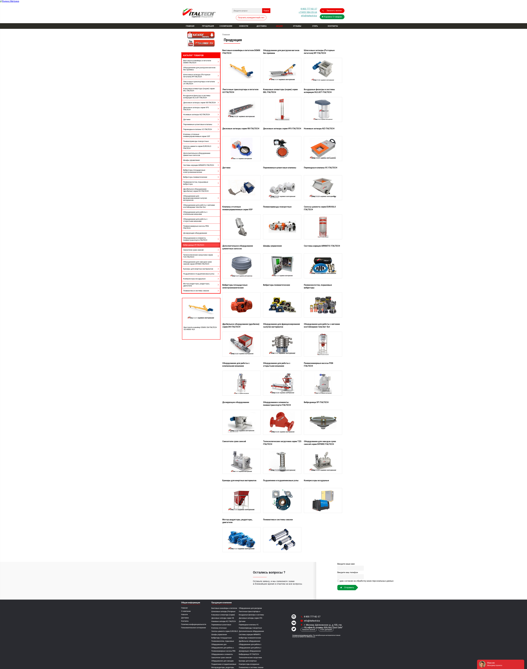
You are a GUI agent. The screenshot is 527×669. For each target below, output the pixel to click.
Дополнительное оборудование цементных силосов (196, 154)
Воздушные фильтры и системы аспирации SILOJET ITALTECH (196, 97)
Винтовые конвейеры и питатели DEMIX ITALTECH (197, 62)
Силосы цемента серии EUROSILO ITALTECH (197, 147)
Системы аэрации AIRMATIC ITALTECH (198, 165)
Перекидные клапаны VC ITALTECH (197, 129)
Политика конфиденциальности (193, 624)
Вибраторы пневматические (195, 177)
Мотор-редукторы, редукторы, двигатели (196, 285)
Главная (184, 608)
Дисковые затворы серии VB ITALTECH (199, 103)
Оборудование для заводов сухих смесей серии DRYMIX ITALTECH (197, 263)
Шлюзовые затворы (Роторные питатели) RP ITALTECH (196, 76)
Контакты (185, 621)
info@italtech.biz (309, 15)
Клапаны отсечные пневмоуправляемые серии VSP (196, 135)
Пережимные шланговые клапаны (197, 124)
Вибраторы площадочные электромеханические (194, 171)
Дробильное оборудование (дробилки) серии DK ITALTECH (196, 190)
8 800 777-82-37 (309, 9)
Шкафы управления (191, 160)
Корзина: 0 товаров (333, 17)
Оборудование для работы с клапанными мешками (195, 213)
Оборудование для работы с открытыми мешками (195, 220)
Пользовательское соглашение (193, 628)
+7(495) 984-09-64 (308, 12)
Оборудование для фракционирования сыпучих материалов (195, 198)
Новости (184, 614)
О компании (186, 611)
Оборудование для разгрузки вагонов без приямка (199, 69)
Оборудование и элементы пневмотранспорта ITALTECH (195, 239)
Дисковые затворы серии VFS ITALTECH (196, 108)
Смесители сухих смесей (193, 250)
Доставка (185, 618)
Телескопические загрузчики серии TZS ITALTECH (198, 256)
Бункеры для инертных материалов (198, 269)
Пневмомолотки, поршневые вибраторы (195, 183)
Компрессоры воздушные (194, 279)
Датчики (186, 119)
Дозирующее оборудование (195, 233)
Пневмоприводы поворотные (196, 141)
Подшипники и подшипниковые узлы (198, 274)
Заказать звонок (334, 10)
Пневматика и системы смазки (196, 291)
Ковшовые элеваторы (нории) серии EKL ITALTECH (199, 90)
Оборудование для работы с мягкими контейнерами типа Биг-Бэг (199, 206)
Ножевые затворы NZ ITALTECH (196, 114)
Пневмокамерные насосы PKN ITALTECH (196, 227)
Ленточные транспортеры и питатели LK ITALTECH (199, 83)
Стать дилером (326, 630)
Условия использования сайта (302, 635)
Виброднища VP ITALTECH (193, 245)
